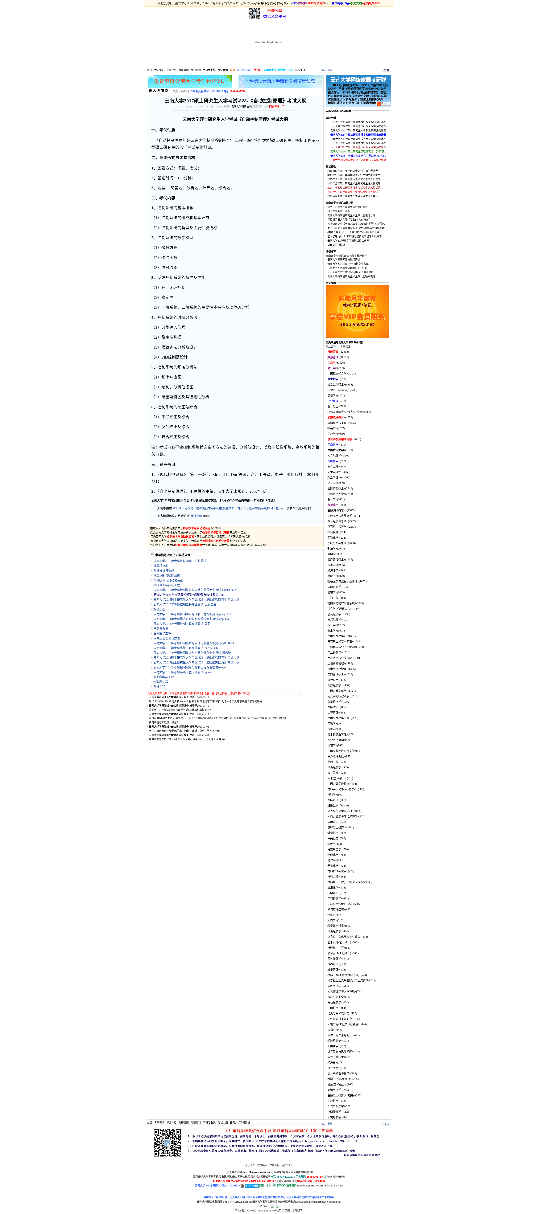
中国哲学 (332, 1007)
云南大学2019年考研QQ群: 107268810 (348, 268)
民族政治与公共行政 (339, 657)
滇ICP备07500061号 (246, 1210)
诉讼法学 (332, 832)
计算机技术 (160, 565)
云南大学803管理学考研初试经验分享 (348, 240)
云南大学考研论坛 (240, 1122)
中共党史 (332, 838)
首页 (242, 3)
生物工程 (332, 597)
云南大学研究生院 (241, 106)
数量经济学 (334, 701)
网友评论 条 (276, 106)
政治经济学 (334, 767)
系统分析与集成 (163, 570)
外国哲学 (332, 1046)
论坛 (249, 3)
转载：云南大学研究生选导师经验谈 (347, 207)
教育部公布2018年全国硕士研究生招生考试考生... (354, 170)
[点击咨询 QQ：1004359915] (272, 1206)
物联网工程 (160, 681)
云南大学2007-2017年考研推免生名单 (348, 263)
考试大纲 (223, 70)
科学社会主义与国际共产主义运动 (347, 980)
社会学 (331, 428)
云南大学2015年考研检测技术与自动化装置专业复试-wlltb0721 (193, 643)
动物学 (331, 745)
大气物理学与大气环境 (341, 991)
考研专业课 (209, 70)
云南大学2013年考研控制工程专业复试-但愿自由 (184, 604)
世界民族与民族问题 (339, 1051)
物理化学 (332, 854)
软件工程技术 (335, 1057)
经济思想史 (334, 1040)
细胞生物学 (334, 805)
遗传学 (331, 843)
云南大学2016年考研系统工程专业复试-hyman (182, 672)
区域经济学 (334, 614)
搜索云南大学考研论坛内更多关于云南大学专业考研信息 (198, 532)
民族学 (331, 433)
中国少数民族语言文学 (341, 750)
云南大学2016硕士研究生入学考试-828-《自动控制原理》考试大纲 (196, 657)
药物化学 (332, 537)
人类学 (331, 565)
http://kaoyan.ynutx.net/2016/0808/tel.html (318, 1201)
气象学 (331, 729)
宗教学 (331, 723)
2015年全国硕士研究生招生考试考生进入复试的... (354, 179)
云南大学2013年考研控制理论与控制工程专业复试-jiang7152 (192, 614)
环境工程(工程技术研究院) (343, 1024)
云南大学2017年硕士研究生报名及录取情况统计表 (358, 122)
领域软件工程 (335, 909)
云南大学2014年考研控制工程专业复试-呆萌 (181, 623)
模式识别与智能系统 (253, 508)
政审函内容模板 (336, 245)
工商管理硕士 (335, 674)
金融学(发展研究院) (339, 1078)
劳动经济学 (334, 1002)
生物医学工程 (162, 633)
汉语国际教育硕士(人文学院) (344, 411)
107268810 (299, 70)
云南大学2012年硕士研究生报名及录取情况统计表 (358, 143)
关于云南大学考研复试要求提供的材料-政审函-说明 (356, 228)
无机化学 (332, 865)
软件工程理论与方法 (166, 638)
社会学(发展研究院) (339, 608)
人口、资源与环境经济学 (342, 816)
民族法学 (332, 1100)
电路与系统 (160, 628)
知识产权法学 (335, 1106)
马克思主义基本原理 (339, 641)
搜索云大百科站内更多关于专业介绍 (185, 528)
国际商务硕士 (335, 488)
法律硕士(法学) (336, 827)
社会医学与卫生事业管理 (342, 581)
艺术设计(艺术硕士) (339, 942)
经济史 (331, 914)
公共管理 (332, 772)
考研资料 (196, 70)
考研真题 (184, 70)
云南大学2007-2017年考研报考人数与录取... (351, 272)
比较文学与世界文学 (339, 515)
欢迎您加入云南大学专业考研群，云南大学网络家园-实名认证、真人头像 (208, 545)
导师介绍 (171, 70)
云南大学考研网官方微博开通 (343, 259)
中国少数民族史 (337, 636)
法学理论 (332, 893)
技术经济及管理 (337, 668)
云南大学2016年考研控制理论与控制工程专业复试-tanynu (190, 667)
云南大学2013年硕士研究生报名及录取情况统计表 (358, 139)
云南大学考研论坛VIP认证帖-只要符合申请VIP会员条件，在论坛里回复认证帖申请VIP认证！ (199, 693)
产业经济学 (334, 652)
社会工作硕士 (335, 384)
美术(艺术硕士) (336, 778)
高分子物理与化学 (338, 1073)
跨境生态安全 (335, 996)
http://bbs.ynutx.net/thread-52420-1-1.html (320, 1185)
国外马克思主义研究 (339, 1018)
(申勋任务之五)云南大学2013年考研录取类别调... (354, 232)
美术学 (331, 630)
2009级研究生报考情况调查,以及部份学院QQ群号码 (356, 223)
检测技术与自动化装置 (214, 508)
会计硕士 (332, 406)
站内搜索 (327, 70)
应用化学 (332, 887)
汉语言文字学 (335, 493)
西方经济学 (334, 685)
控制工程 (273, 508)
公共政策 (332, 1068)
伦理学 (331, 860)
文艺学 (331, 483)
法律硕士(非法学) (337, 390)
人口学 (331, 920)
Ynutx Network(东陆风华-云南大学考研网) (280, 1210)
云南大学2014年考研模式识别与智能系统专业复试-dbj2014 (191, 619)
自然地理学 (334, 619)
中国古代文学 (335, 450)
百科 (263, 3)
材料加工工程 (335, 947)
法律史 (331, 1029)
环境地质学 (334, 1117)
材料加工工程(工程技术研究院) (346, 882)
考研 (284, 3)
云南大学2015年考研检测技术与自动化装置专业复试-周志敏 (192, 652)
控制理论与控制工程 (186, 508)
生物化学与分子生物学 (341, 647)
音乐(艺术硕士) (336, 1084)
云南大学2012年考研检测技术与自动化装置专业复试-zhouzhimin (194, 590)
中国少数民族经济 (338, 783)
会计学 (331, 499)
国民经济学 (334, 986)
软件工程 (332, 466)
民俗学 (331, 395)
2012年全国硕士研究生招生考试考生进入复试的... (354, 196)
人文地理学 (334, 455)
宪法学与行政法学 (338, 696)
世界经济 (332, 964)
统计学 (331, 625)
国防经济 (332, 800)
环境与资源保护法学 (339, 904)
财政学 (331, 575)
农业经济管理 (335, 739)
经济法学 (332, 570)
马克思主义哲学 (337, 526)
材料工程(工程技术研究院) (343, 975)
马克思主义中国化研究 (341, 811)
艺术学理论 (334, 472)
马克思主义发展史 (338, 1013)
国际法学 (332, 821)
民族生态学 (334, 849)
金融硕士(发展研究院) (340, 1095)
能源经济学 (334, 1089)
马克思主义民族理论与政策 (343, 936)
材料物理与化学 (337, 871)
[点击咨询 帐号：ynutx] (277, 1206)
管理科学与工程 (337, 422)
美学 (330, 554)
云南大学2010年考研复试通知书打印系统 (179, 561)
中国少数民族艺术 (338, 718)
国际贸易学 (334, 586)
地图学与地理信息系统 (341, 603)
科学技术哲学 (335, 925)
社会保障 (332, 532)
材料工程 (332, 876)
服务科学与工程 (163, 677)
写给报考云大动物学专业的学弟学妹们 (348, 219)
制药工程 (332, 761)
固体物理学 (334, 958)
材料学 (331, 794)
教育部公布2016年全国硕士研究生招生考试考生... (354, 175)
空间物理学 (334, 1111)
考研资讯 (159, 70)
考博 (277, 3)
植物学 (331, 592)
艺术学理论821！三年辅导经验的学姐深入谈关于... (355, 236)
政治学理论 (334, 477)
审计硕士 (332, 679)
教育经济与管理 (337, 521)
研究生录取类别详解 (338, 211)
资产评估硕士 (335, 559)
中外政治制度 (335, 756)
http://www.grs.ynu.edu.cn (237, 1201)
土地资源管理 (335, 663)
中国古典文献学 (337, 690)
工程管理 (332, 712)
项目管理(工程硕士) (339, 953)
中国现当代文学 (337, 373)
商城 (256, 3)
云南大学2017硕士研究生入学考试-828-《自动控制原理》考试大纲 (196, 662)
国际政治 (332, 707)
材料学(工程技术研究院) (341, 789)
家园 (270, 3)
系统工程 (234, 508)
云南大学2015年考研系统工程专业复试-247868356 (185, 648)
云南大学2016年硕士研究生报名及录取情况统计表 (358, 126)
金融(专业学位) (336, 510)
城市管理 (332, 969)
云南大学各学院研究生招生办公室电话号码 (351, 215)
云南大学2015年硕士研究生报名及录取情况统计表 (358, 130)
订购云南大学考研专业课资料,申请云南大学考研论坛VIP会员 (200, 536)
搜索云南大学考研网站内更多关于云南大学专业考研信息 (198, 540)
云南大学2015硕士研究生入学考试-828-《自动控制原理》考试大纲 (196, 599)
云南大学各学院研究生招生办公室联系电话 (351, 276)
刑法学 (331, 548)
